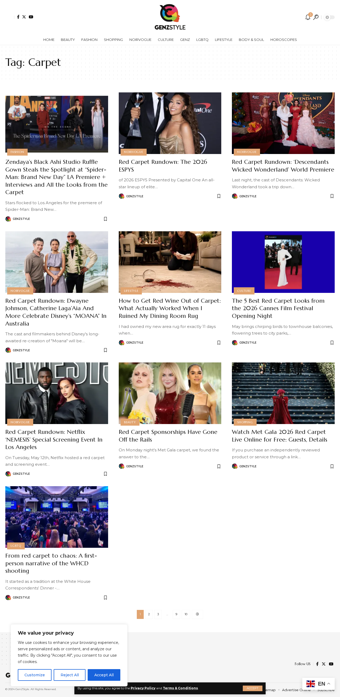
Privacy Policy (143, 688)
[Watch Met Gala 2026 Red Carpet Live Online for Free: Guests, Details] (283, 393)
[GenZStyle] (170, 17)
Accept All (104, 675)
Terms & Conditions (180, 688)
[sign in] (10, 17)
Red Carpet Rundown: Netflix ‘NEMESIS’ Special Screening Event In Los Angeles (54, 439)
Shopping (245, 422)
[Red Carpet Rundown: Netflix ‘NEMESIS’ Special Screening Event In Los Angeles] (56, 393)
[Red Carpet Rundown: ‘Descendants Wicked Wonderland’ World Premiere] (283, 123)
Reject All (70, 675)
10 (186, 614)
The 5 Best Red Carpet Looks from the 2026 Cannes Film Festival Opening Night (278, 308)
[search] (315, 17)
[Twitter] (24, 17)
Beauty (130, 422)
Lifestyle (131, 291)
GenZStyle (21, 219)
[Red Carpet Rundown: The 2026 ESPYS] (170, 123)
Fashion (17, 152)
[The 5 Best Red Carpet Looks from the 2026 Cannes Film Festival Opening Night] (283, 262)
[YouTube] (31, 17)
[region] (69, 655)
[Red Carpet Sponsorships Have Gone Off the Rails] (170, 393)
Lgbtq (16, 546)
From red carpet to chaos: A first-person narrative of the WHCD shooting (51, 563)
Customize (34, 675)
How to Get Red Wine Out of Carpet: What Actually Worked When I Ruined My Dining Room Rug (170, 308)
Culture (244, 291)
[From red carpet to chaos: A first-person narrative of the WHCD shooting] (56, 517)
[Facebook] (18, 17)
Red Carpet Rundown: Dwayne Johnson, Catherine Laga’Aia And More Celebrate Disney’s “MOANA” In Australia (56, 312)
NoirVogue (133, 152)
